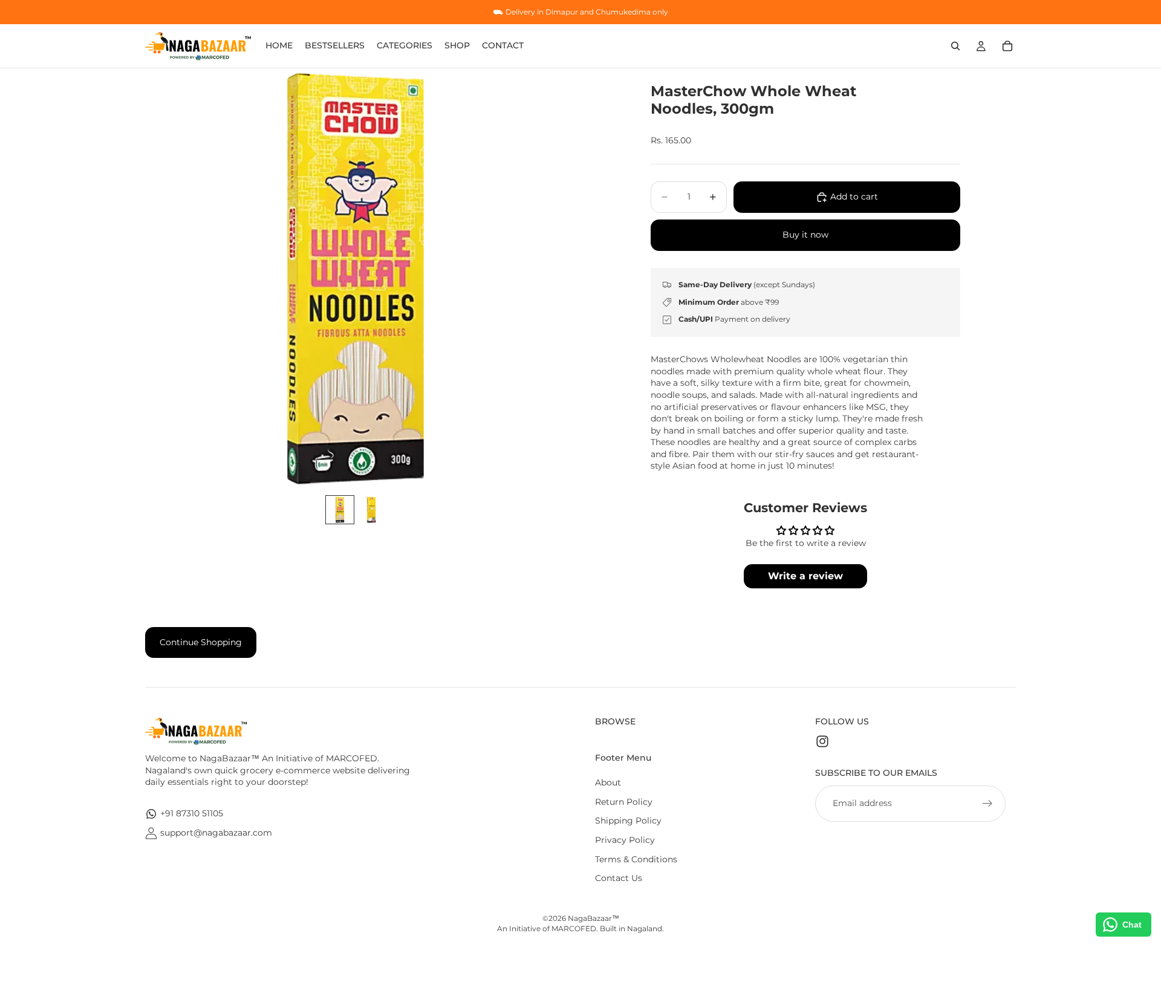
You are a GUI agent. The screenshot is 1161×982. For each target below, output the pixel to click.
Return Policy (623, 801)
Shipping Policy (628, 820)
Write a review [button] (805, 576)
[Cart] (1007, 46)
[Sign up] (987, 803)
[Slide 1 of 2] (340, 509)
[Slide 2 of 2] (371, 509)
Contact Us (618, 878)
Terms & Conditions (636, 859)
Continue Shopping (201, 642)
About (608, 782)
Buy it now (805, 234)
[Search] (955, 46)
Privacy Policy (625, 839)
